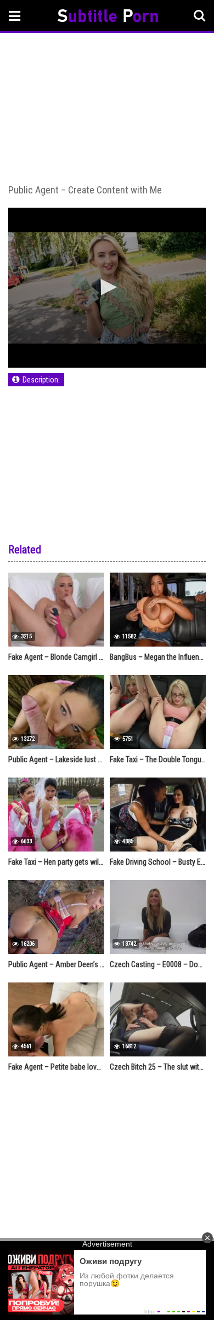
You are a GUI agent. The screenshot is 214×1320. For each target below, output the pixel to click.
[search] (200, 16)
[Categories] (14, 15)
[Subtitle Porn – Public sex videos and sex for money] (107, 17)
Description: (41, 379)
